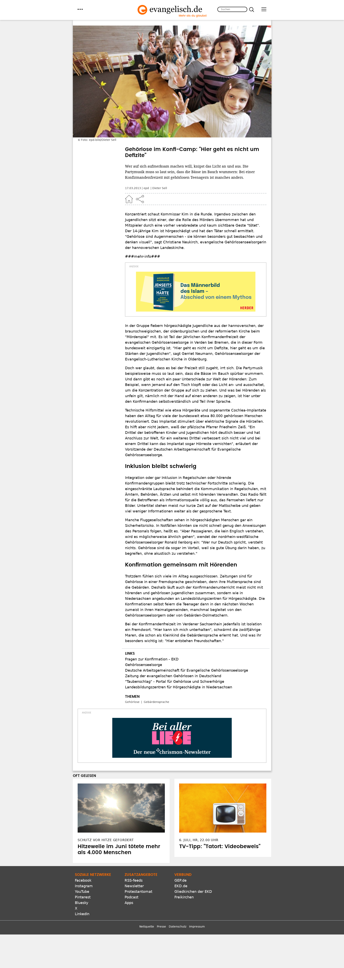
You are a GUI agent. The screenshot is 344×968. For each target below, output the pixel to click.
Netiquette (146, 926)
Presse (161, 926)
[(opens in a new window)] (195, 292)
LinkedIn (82, 914)
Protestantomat (138, 891)
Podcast (131, 897)
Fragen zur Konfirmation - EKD (152, 659)
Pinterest (83, 897)
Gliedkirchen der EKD (193, 891)
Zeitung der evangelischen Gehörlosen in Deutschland (173, 676)
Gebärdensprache (156, 702)
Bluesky (81, 903)
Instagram (84, 886)
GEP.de (180, 880)
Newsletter (134, 886)
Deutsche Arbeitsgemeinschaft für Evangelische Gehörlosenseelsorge (186, 670)
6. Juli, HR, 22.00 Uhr (198, 840)
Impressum (197, 926)
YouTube (82, 891)
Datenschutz (177, 926)
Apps (129, 903)
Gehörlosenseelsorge (143, 665)
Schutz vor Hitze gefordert (106, 840)
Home (129, 199)
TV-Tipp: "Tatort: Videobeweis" (219, 846)
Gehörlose (132, 702)
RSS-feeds (134, 880)
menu (80, 9)
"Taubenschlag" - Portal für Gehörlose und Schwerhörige (174, 681)
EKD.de (180, 886)
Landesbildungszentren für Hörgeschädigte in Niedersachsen (178, 687)
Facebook (83, 880)
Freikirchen (184, 897)
